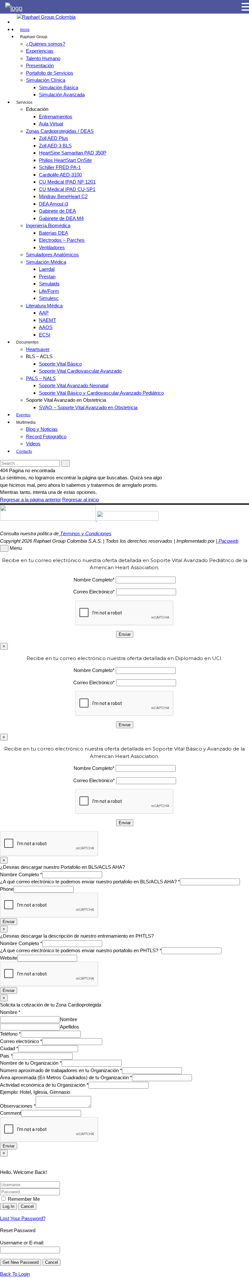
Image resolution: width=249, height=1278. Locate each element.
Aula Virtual (51, 123)
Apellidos (69, 1026)
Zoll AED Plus (53, 138)
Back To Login (15, 1274)
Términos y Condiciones (85, 533)
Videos (33, 443)
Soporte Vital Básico (60, 364)
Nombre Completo (21, 874)
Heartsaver (38, 349)
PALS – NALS (41, 378)
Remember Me (23, 1199)
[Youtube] (15, 29)
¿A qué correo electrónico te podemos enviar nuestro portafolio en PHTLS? (80, 950)
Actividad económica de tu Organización (44, 1085)
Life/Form (49, 291)
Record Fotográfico (46, 436)
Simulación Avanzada (62, 94)
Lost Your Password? (22, 1218)
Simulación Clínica (45, 80)
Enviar (9, 921)
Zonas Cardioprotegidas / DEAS (60, 131)
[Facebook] (15, 22)
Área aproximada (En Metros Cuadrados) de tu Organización (66, 1077)
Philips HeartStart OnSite (65, 160)
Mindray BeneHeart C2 (63, 196)
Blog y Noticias (42, 429)
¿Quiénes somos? (45, 44)
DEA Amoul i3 (53, 204)
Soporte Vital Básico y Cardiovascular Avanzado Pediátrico (101, 393)
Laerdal (46, 269)
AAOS (46, 327)
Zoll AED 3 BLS (55, 145)
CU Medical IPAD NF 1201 (67, 182)
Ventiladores (52, 247)
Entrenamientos (55, 116)
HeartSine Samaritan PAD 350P (72, 152)
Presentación (40, 65)
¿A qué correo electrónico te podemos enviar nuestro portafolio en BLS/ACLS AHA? (90, 881)
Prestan (47, 276)
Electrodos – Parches (62, 240)
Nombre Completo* (94, 579)
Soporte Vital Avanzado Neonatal (73, 385)
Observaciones (18, 1106)
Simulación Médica (46, 262)
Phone (7, 889)
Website (8, 958)
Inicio (25, 29)
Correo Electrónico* (94, 591)
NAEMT (47, 320)
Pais (6, 1056)
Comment (10, 1113)
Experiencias (39, 51)
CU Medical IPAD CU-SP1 (67, 189)
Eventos (23, 415)
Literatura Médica (44, 305)
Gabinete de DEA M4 (61, 218)
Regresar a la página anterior (30, 499)
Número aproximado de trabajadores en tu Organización (61, 1070)
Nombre (10, 1012)
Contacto (24, 451)
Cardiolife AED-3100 (60, 174)
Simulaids (49, 283)
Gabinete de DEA (57, 211)
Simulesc (49, 298)
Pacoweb (227, 541)
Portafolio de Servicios (49, 73)
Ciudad (9, 1048)
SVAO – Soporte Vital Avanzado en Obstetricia (88, 407)
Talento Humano (43, 58)
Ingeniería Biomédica (48, 225)
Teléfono (10, 1034)
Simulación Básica (58, 87)
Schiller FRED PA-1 (60, 167)
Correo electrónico (21, 1041)
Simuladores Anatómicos (52, 254)
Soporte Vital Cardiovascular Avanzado (80, 371)
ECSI (44, 334)
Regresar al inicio (80, 499)
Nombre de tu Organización (31, 1063)
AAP (44, 312)
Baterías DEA (53, 233)
